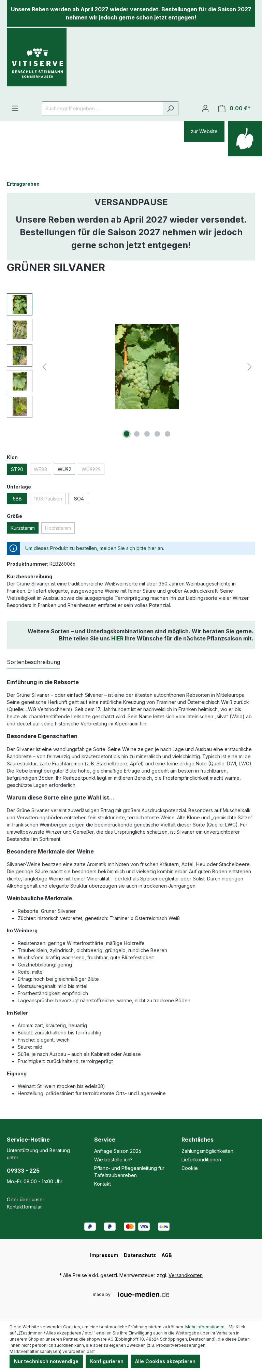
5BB (17, 498)
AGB (166, 1255)
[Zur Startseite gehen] (36, 63)
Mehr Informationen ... (207, 1326)
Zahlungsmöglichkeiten (207, 1151)
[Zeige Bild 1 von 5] (126, 434)
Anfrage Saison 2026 (117, 1151)
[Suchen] (170, 108)
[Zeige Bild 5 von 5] (167, 434)
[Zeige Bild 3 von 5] (147, 434)
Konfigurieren (106, 1361)
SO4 (79, 498)
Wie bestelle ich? (113, 1159)
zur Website (204, 131)
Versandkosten (186, 1275)
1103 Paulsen (48, 498)
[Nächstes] (250, 367)
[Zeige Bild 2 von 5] (137, 434)
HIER (117, 638)
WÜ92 (64, 469)
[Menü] (15, 108)
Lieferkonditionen (201, 1159)
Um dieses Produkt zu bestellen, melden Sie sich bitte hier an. (94, 548)
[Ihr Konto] (205, 108)
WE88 (40, 469)
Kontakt (102, 1184)
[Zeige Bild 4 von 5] (157, 434)
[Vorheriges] (44, 367)
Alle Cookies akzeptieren (165, 1361)
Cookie (189, 1168)
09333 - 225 (23, 1170)
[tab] (33, 662)
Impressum (104, 1255)
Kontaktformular (24, 1207)
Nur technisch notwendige (46, 1361)
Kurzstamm (23, 528)
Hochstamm (58, 528)
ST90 (17, 469)
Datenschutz (140, 1255)
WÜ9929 (91, 469)
